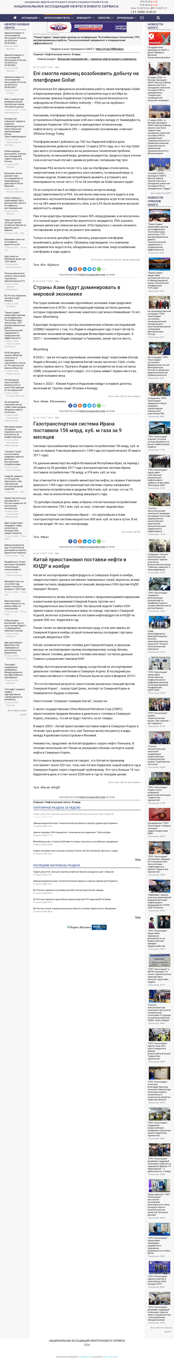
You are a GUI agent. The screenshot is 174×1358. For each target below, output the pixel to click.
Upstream (10, 167)
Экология (10, 49)
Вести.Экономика (130, 396)
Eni (44, 264)
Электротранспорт (14, 575)
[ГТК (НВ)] (87, 27)
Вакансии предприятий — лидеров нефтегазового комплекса (97, 59)
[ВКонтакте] (75, 269)
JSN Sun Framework (110, 1357)
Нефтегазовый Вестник (92, 274)
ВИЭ (22, 492)
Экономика (58, 401)
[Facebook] (70, 269)
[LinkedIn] (85, 269)
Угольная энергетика (15, 396)
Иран (45, 537)
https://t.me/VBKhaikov (110, 49)
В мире (76, 54)
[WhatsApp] (99, 269)
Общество (10, 683)
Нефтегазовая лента (57, 54)
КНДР (56, 787)
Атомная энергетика (15, 192)
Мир (22, 233)
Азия (45, 401)
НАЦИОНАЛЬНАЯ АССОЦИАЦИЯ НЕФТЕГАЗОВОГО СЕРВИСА (87, 1340)
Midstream (10, 306)
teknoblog (108, 259)
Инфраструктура (13, 374)
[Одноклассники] (80, 269)
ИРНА (137, 531)
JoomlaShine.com (85, 1357)
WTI (153, 8)
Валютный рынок (13, 267)
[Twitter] (89, 269)
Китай (46, 787)
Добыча (54, 264)
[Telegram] (94, 269)
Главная (38, 54)
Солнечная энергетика (16, 658)
